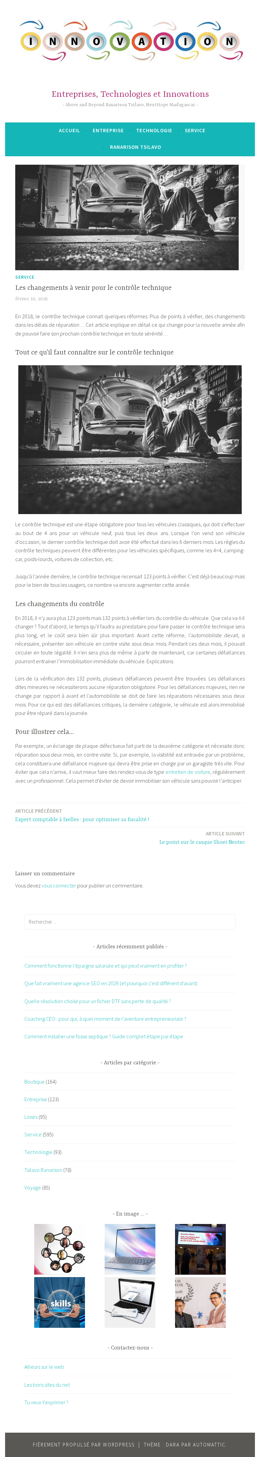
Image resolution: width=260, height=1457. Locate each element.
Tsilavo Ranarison (43, 1169)
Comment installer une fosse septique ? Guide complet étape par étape (103, 1036)
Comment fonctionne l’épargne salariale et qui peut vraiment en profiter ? (105, 965)
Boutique (34, 1081)
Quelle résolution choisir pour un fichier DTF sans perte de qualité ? (97, 1001)
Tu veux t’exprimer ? (46, 1402)
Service (195, 130)
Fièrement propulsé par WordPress (84, 1444)
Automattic (209, 1444)
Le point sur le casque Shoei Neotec (202, 838)
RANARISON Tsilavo (135, 147)
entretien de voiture (188, 771)
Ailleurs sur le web (44, 1366)
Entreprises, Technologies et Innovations (130, 94)
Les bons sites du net (47, 1384)
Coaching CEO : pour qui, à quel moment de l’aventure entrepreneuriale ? (105, 1018)
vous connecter (59, 885)
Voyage (32, 1187)
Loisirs (31, 1116)
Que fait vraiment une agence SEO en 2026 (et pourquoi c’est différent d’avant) (110, 983)
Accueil (69, 130)
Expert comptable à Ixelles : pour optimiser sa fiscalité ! (82, 815)
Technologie (154, 130)
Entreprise (108, 130)
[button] (59, 1250)
